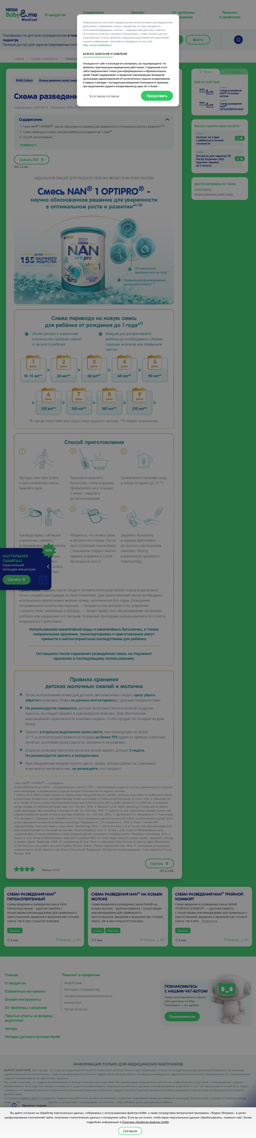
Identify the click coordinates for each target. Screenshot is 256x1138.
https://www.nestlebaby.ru (97, 45)
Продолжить (157, 95)
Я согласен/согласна (104, 96)
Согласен (130, 1131)
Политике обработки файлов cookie (145, 1122)
